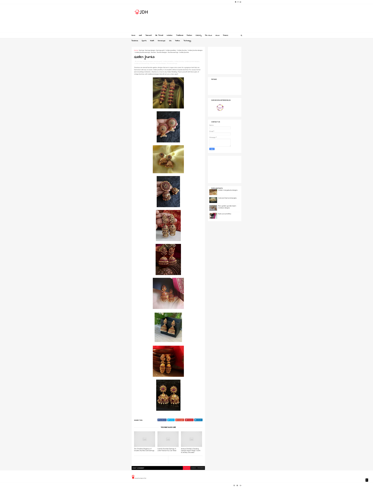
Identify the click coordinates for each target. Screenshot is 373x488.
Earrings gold (160, 50)
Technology (187, 40)
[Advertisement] (206, 19)
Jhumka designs (162, 52)
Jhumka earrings (173, 52)
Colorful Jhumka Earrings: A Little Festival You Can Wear (166, 449)
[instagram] (235, 2)
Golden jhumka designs (195, 50)
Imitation (169, 35)
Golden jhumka (182, 50)
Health (152, 40)
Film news (208, 35)
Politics (177, 40)
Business (134, 40)
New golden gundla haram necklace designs (227, 207)
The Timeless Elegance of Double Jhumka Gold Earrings (144, 449)
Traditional (179, 35)
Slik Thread (159, 35)
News (217, 35)
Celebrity (198, 35)
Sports (144, 40)
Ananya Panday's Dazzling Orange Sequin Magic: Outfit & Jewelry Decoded (190, 450)
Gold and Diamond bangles (227, 198)
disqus (193, 468)
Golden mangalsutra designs (227, 190)
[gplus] (240, 2)
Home (133, 35)
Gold (140, 35)
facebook (201, 468)
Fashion (189, 35)
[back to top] (367, 480)
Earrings (141, 50)
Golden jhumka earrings (142, 52)
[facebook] (237, 485)
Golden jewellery (170, 50)
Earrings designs (150, 50)
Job (170, 40)
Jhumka (153, 52)
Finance (225, 35)
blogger (186, 468)
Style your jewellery (224, 214)
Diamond (148, 35)
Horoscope (161, 40)
